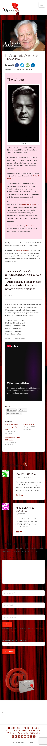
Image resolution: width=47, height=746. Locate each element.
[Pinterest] (31, 736)
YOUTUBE (23, 733)
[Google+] (19, 736)
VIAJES (22, 730)
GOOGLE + (36, 733)
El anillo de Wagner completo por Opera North (12, 427)
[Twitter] (16, 736)
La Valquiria (7, 454)
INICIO (11, 728)
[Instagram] (28, 736)
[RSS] (34, 736)
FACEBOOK (35, 730)
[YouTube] (25, 736)
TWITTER (10, 733)
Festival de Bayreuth (28, 205)
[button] (42, 4)
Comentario (10, 557)
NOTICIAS (11, 730)
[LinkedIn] (22, 736)
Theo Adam (29, 226)
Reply (18, 495)
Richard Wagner (23, 250)
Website (7, 612)
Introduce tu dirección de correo (14, 640)
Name (6, 587)
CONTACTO (23, 728)
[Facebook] (13, 736)
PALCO (35, 728)
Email (6, 599)
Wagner (27, 454)
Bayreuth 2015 (29, 424)
